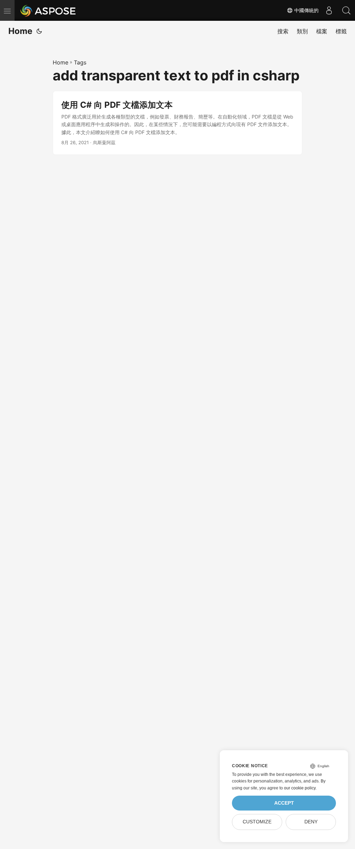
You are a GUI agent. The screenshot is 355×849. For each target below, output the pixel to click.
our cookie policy (299, 788)
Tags (80, 62)
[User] (329, 10)
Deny (311, 821)
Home (20, 31)
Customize (257, 821)
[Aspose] (48, 10)
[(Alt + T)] (39, 31)
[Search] (346, 10)
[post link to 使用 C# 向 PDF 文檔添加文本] (177, 123)
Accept (284, 803)
